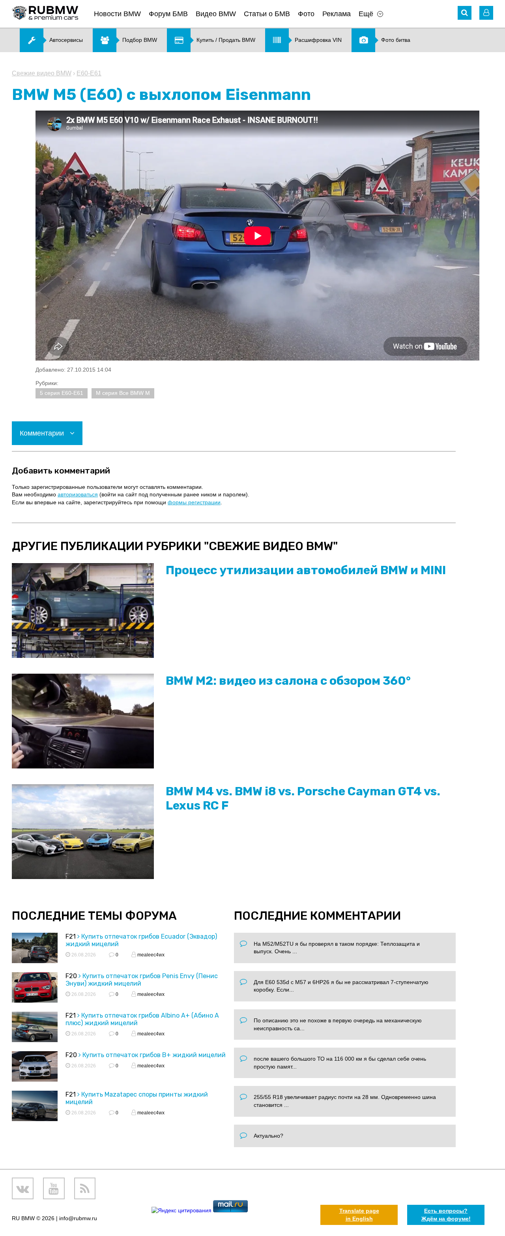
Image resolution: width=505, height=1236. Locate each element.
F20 (71, 976)
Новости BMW (117, 14)
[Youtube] (54, 1188)
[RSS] (85, 1188)
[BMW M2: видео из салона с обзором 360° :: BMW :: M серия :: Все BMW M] (83, 721)
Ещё (366, 14)
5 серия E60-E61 (61, 393)
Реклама (336, 14)
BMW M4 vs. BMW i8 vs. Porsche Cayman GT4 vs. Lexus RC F (303, 798)
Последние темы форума (94, 916)
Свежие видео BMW (41, 73)
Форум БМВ (168, 14)
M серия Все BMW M (123, 393)
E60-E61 (89, 73)
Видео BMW (216, 14)
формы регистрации (194, 502)
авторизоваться (78, 494)
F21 (70, 936)
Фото (306, 14)
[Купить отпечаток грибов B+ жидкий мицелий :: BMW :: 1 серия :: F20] (35, 1067)
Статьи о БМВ (267, 14)
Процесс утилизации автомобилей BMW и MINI (306, 570)
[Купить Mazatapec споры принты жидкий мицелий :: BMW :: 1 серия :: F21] (35, 1107)
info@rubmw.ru (78, 1218)
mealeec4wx (150, 955)
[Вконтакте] (23, 1188)
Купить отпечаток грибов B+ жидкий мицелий (154, 1055)
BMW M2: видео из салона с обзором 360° (288, 681)
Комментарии (43, 433)
